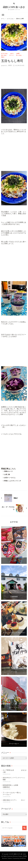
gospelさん (4, 65)
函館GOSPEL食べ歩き (14, 7)
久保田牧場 (14, 597)
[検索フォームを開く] (14, 3)
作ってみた (19, 55)
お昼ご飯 (7, 474)
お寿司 (18, 53)
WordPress (22, 858)
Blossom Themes (7, 858)
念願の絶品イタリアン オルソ (14, 800)
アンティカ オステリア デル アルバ (14, 632)
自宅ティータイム (9, 478)
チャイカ (14, 561)
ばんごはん (4, 55)
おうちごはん (4, 53)
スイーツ (11, 55)
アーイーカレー (14, 743)
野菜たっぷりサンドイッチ (12, 481)
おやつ (12, 53)
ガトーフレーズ (14, 708)
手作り (2, 57)
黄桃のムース (8, 471)
